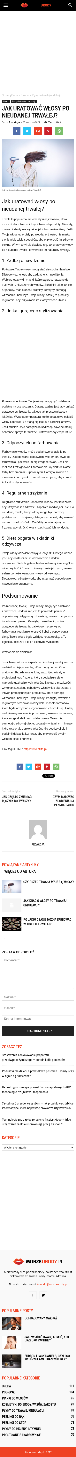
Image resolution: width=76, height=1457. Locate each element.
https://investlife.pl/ (35, 749)
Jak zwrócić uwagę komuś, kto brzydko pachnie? (47, 1338)
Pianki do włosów (15, 1398)
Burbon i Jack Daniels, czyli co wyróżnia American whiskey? (47, 1357)
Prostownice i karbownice (21, 1435)
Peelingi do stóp (14, 1423)
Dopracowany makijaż (41, 1318)
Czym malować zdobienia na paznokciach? (63, 801)
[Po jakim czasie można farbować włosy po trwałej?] (11, 924)
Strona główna (10, 95)
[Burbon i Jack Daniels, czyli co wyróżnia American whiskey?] (11, 1361)
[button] (70, 5)
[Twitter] (43, 1295)
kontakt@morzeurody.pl (52, 1284)
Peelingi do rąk (13, 1417)
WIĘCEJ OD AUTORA (20, 871)
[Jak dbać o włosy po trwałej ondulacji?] (11, 905)
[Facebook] (33, 1295)
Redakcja (14, 122)
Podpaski (8, 1392)
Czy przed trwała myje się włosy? (48, 882)
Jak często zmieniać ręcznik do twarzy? (17, 799)
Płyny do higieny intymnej (21, 1429)
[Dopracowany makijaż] (11, 1323)
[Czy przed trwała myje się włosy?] (11, 886)
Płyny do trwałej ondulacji (23, 101)
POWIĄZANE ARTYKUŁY (20, 864)
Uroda (6, 101)
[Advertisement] (38, 51)
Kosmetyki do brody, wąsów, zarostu (29, 1404)
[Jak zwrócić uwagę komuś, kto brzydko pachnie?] (11, 1342)
